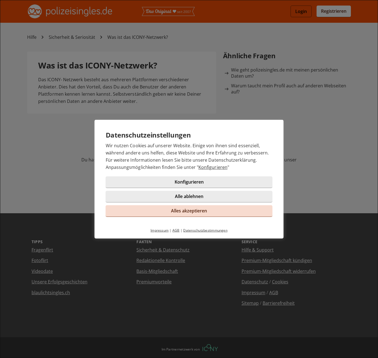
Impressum (160, 230)
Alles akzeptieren (189, 211)
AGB (176, 230)
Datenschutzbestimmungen (205, 230)
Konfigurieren (212, 167)
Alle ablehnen (189, 196)
